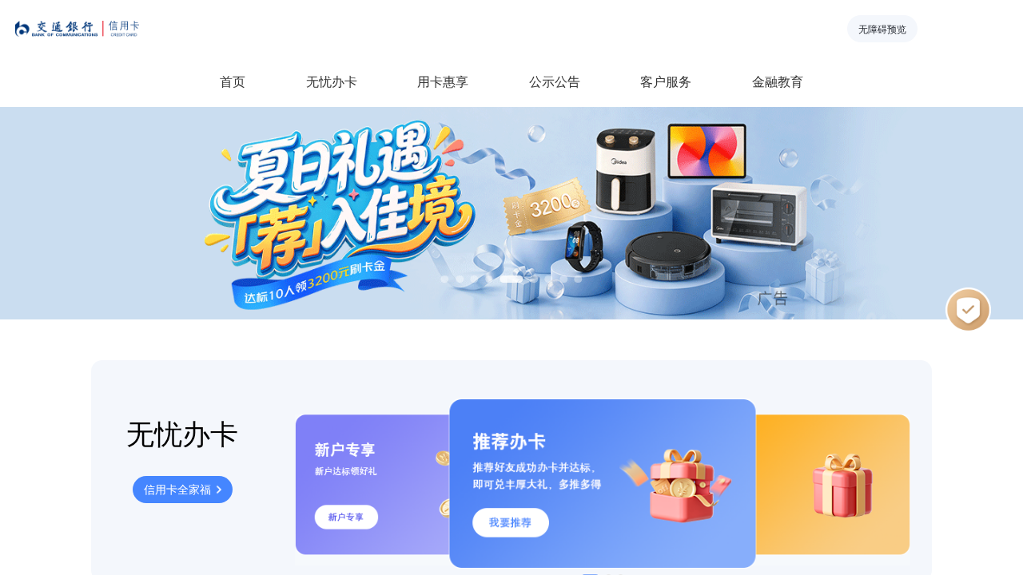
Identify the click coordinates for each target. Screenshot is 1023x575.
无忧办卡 (331, 80)
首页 (232, 80)
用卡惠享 (442, 80)
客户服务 (665, 80)
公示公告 (554, 80)
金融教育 (777, 80)
